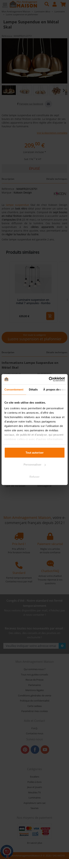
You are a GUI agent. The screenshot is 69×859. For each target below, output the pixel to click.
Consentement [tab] (13, 389)
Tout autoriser (35, 452)
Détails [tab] (33, 389)
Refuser (34, 476)
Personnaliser (32, 464)
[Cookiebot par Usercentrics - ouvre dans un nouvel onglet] (49, 379)
